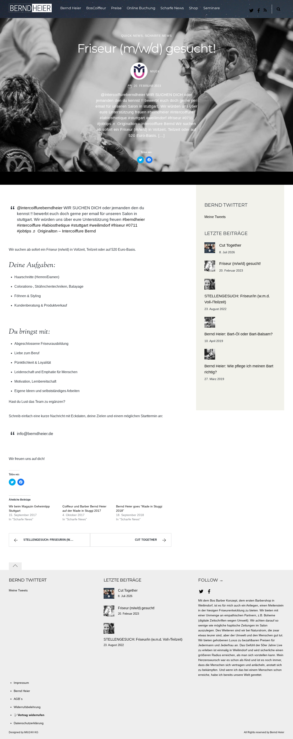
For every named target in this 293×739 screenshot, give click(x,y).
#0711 (131, 225)
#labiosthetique (56, 225)
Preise (116, 8)
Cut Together (146, 539)
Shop (193, 8)
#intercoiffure (29, 225)
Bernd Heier (70, 8)
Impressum (21, 682)
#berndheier (133, 219)
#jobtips (24, 231)
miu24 (154, 71)
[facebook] (259, 10)
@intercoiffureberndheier (39, 208)
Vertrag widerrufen (30, 715)
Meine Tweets (215, 217)
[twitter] (251, 10)
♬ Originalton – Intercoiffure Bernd (64, 231)
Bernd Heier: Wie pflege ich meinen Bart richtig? (238, 369)
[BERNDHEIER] (30, 9)
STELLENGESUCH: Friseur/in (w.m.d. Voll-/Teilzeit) (56, 539)
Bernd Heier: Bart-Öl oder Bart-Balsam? (238, 334)
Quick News (132, 35)
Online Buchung (141, 8)
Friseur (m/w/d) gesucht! (146, 48)
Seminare (211, 8)
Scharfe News (172, 8)
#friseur (118, 225)
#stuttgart (79, 225)
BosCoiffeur (96, 8)
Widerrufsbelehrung (27, 707)
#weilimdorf (99, 225)
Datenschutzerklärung (29, 723)
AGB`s (18, 699)
